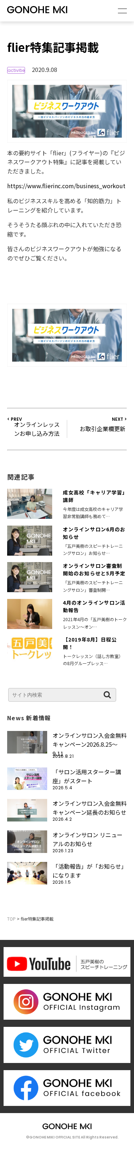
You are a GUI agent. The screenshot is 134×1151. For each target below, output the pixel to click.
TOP (11, 919)
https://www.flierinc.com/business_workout (66, 185)
